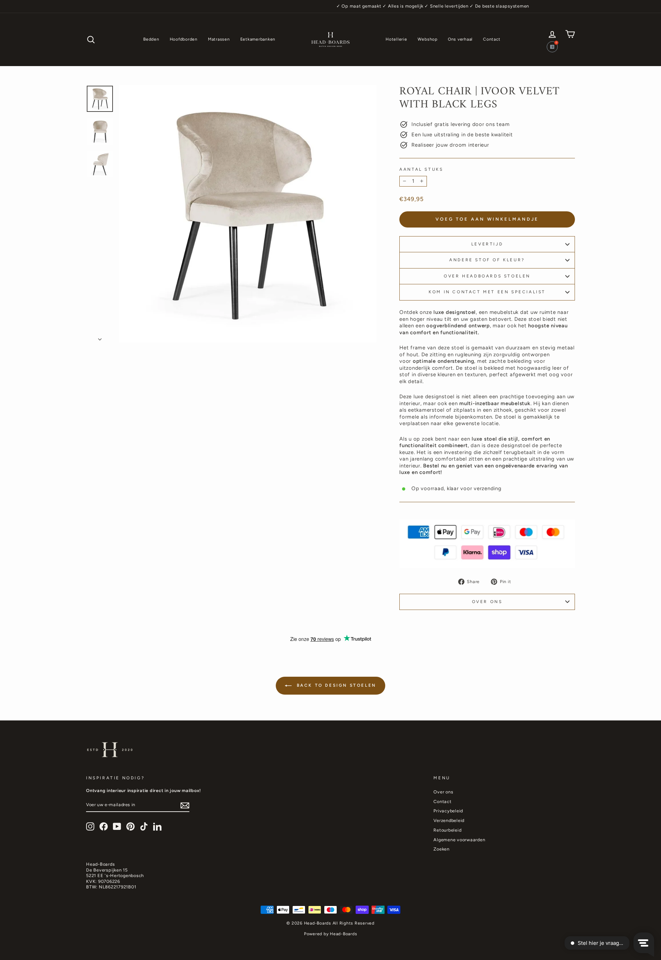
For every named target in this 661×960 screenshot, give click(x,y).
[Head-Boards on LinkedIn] (157, 826)
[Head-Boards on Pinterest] (130, 826)
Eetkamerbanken (258, 39)
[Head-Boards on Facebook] (103, 826)
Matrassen (219, 39)
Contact (491, 39)
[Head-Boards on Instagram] (90, 826)
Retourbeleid (447, 830)
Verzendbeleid (448, 820)
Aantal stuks (421, 169)
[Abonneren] (184, 805)
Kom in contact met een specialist (487, 291)
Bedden (151, 39)
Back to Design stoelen (335, 685)
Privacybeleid (448, 810)
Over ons (487, 601)
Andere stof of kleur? (487, 259)
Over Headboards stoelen (487, 276)
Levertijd (487, 244)
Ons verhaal (460, 39)
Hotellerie (396, 39)
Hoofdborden (184, 39)
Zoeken (441, 849)
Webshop (428, 39)
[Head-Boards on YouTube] (117, 826)
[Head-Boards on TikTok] (144, 826)
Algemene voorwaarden (459, 839)
